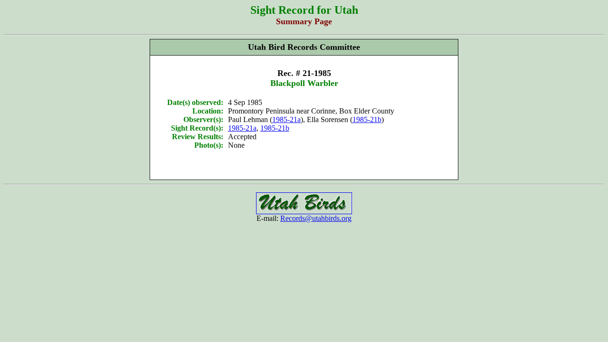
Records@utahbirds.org (316, 218)
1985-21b (366, 119)
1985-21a (286, 119)
